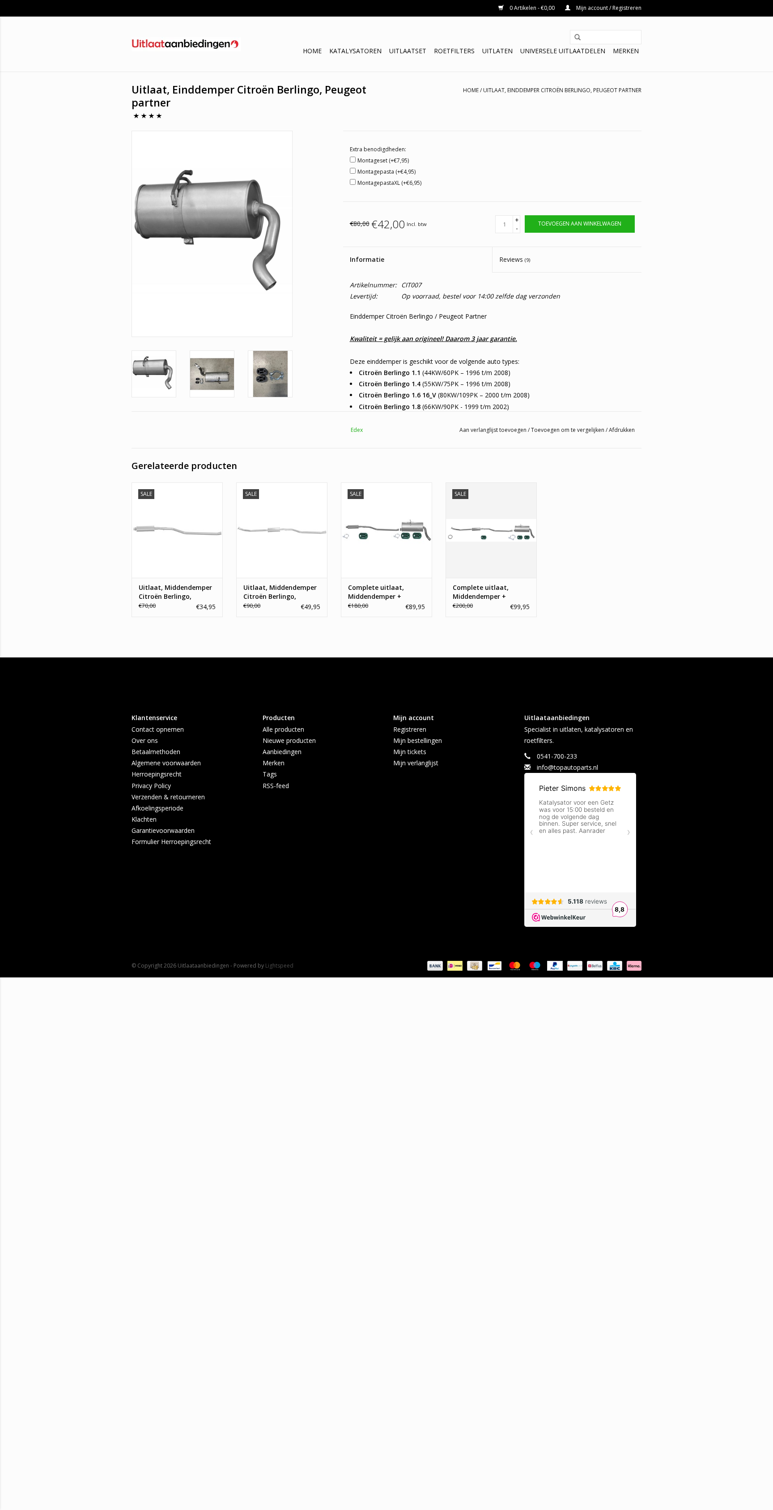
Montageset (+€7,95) (383, 160)
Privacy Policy (151, 785)
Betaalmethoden (156, 751)
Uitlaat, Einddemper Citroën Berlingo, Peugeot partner (562, 90)
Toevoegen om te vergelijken (568, 430)
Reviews (514, 259)
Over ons (145, 740)
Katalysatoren (355, 51)
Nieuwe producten (289, 740)
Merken (626, 51)
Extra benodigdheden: (378, 149)
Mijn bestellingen (417, 740)
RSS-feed (276, 785)
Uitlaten (497, 51)
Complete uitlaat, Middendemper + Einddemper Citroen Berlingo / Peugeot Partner (484, 592)
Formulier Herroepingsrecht (171, 841)
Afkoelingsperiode (157, 808)
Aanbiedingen (282, 751)
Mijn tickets (409, 751)
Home (312, 51)
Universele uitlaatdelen (562, 51)
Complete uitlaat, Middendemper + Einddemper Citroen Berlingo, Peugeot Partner (379, 592)
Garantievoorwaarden (163, 830)
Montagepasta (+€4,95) (386, 171)
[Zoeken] (574, 37)
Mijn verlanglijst (415, 763)
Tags (270, 774)
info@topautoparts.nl (567, 767)
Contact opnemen (158, 729)
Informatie (367, 259)
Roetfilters (454, 51)
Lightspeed (279, 965)
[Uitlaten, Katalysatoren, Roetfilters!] (186, 44)
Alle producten (283, 729)
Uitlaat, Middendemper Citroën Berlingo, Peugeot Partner (175, 592)
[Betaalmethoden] (434, 965)
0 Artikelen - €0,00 (532, 8)
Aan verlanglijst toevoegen (493, 430)
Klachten (144, 819)
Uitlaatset (407, 51)
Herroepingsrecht (157, 774)
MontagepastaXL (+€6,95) (389, 183)
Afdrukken (622, 430)
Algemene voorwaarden (166, 763)
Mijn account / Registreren (608, 8)
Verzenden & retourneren (168, 797)
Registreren (409, 729)
